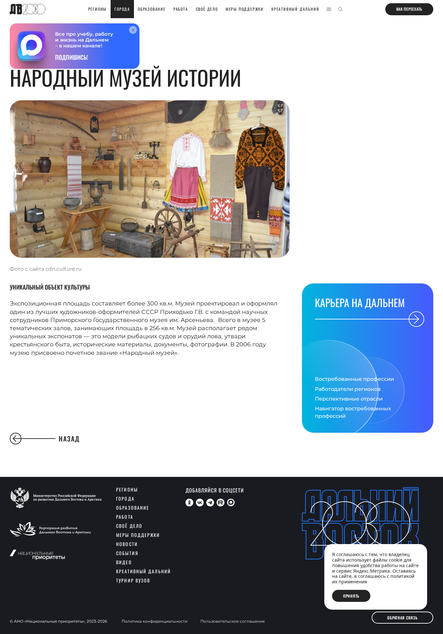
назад (69, 438)
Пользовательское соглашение (232, 621)
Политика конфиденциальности (154, 621)
